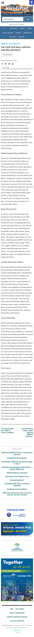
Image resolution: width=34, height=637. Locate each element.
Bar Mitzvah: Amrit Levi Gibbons (17, 489)
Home (11, 609)
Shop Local (16, 43)
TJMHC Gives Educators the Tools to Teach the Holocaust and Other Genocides (17, 494)
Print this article (7, 54)
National (21, 37)
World (29, 28)
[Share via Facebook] (6, 64)
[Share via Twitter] (2, 64)
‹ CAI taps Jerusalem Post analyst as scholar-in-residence (7, 430)
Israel (22, 28)
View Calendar (19, 609)
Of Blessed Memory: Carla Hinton (17, 473)
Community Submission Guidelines (17, 617)
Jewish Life (28, 33)
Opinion (18, 33)
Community (13, 28)
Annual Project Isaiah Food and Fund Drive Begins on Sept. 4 (17, 463)
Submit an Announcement (17, 613)
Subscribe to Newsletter (17, 621)
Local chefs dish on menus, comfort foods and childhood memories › (27, 432)
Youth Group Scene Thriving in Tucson (17, 476)
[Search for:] (12, 19)
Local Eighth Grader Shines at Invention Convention (17, 485)
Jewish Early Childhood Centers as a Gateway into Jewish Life (17, 453)
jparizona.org (17, 630)
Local (10, 43)
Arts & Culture (7, 33)
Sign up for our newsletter (16, 24)
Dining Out (4, 43)
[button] (31, 2)
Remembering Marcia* (17, 480)
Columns (12, 37)
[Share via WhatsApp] (12, 64)
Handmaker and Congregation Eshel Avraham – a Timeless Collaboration (17, 468)
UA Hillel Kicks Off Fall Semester (17, 458)
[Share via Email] (9, 64)
